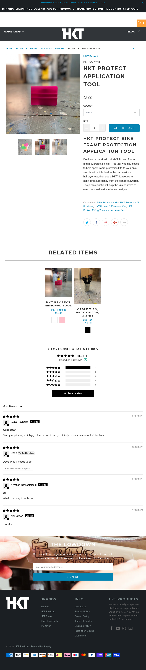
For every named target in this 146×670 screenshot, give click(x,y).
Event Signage (29, 16)
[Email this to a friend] (124, 222)
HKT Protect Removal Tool (58, 282)
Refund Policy (82, 616)
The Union (46, 625)
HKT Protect (90, 56)
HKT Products (48, 611)
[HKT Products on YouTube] (118, 628)
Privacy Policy (82, 611)
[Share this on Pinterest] (105, 222)
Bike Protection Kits (108, 202)
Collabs (39, 8)
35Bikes (45, 606)
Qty (85, 121)
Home (8, 31)
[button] (53, 367)
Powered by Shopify (41, 646)
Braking (8, 8)
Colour (88, 105)
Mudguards (113, 8)
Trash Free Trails (49, 621)
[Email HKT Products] (130, 628)
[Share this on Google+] (115, 222)
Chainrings (23, 8)
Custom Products (60, 8)
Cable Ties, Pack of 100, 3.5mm (87, 286)
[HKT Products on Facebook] (111, 628)
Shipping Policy (83, 625)
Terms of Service (83, 621)
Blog (131, 31)
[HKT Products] (73, 34)
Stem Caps (130, 8)
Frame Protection (89, 8)
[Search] (139, 32)
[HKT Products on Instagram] (124, 628)
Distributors (81, 635)
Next (134, 48)
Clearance (10, 16)
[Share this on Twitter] (87, 222)
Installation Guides (84, 630)
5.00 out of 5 (82, 356)
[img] (11, 416)
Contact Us (80, 606)
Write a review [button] (73, 393)
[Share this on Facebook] (96, 222)
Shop (17, 31)
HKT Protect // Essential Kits (110, 206)
